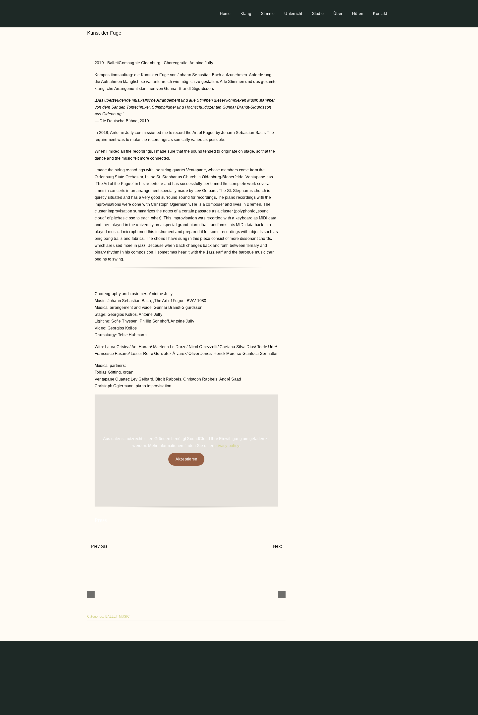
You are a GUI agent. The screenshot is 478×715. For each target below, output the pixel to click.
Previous (99, 546)
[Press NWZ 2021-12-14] (186, 538)
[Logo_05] (99, 3)
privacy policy (226, 446)
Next (277, 546)
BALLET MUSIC (117, 616)
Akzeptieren (186, 459)
